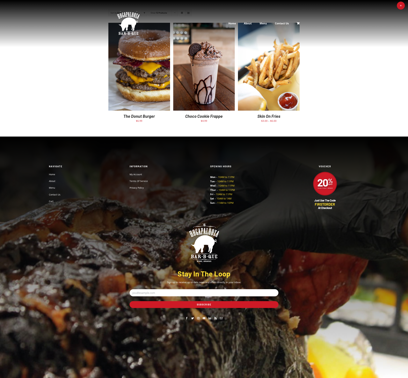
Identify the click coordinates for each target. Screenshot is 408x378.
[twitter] (192, 318)
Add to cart (132, 67)
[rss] (215, 318)
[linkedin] (209, 318)
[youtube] (204, 318)
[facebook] (187, 318)
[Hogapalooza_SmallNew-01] (128, 12)
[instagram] (198, 318)
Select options (262, 67)
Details (148, 67)
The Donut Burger (139, 116)
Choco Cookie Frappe (204, 116)
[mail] (221, 318)
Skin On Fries (268, 116)
